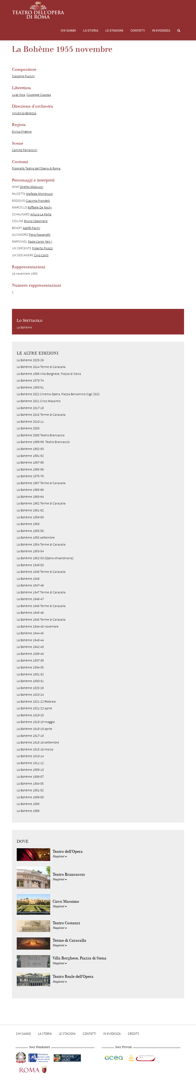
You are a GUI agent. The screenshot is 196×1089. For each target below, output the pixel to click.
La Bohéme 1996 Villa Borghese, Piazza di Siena (49, 374)
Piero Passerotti (39, 235)
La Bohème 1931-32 (30, 674)
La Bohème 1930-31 (30, 681)
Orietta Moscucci (31, 187)
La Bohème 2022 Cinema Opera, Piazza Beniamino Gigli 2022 (58, 394)
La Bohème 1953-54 (30, 551)
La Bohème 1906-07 (30, 777)
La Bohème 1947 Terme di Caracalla (41, 592)
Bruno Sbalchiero (36, 221)
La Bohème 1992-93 (30, 449)
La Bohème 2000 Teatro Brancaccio (41, 435)
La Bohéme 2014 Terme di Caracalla (41, 367)
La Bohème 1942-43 (30, 647)
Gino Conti (41, 255)
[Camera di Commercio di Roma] (141, 1057)
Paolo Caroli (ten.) (40, 242)
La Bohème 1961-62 (30, 510)
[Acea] (114, 1057)
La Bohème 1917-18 (30, 736)
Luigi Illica (18, 95)
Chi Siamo (68, 30)
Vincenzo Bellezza (24, 113)
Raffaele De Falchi (40, 207)
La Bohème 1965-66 (30, 490)
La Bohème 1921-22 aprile (34, 708)
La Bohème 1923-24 (30, 695)
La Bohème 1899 (28, 804)
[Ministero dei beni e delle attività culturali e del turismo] (40, 1057)
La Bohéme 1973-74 (30, 380)
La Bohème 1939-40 (30, 654)
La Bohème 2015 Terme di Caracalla (41, 415)
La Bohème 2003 (28, 428)
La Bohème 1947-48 (30, 585)
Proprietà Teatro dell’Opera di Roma (36, 168)
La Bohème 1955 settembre (36, 538)
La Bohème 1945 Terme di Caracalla (41, 620)
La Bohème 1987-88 (30, 462)
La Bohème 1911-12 (30, 763)
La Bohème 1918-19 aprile (34, 729)
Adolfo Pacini (31, 228)
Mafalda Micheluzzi (39, 194)
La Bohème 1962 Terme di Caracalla (41, 503)
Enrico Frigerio (22, 132)
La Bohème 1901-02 (30, 790)
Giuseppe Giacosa (39, 95)
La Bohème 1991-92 (30, 456)
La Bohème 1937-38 (30, 660)
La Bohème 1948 (28, 579)
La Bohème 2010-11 (30, 422)
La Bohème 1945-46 (30, 613)
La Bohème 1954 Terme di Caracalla (41, 544)
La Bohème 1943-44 (30, 640)
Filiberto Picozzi (42, 248)
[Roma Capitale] (39, 1069)
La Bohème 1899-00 (30, 797)
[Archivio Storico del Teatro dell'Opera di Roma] (38, 10)
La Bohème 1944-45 (30, 633)
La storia (90, 30)
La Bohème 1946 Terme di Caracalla (41, 606)
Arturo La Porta (40, 214)
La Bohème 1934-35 (30, 667)
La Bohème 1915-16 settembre (38, 742)
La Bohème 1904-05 (30, 784)
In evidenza (161, 30)
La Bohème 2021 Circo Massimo (38, 401)
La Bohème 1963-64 (30, 497)
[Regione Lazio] (67, 1057)
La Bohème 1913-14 (30, 756)
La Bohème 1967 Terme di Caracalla (41, 483)
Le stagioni (114, 30)
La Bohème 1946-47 (30, 599)
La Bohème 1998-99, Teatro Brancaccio (43, 442)
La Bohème (24, 327)
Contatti (138, 30)
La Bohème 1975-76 (30, 476)
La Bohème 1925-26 (30, 688)
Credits (133, 1034)
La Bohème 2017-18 (30, 408)
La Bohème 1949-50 (30, 565)
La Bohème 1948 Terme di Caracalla (41, 572)
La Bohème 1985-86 (30, 469)
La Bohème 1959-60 (30, 517)
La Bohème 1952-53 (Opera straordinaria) (45, 558)
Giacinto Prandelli (38, 201)
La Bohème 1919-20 (30, 715)
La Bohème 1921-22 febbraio (36, 702)
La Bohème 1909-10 (30, 770)
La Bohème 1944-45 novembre (38, 626)
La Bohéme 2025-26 (30, 360)
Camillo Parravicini (24, 150)
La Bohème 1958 (28, 524)
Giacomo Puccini (23, 76)
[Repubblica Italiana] (21, 1057)
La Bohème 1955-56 (30, 531)
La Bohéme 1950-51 (30, 387)
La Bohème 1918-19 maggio (36, 722)
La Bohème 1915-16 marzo (35, 749)
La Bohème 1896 (28, 811)
